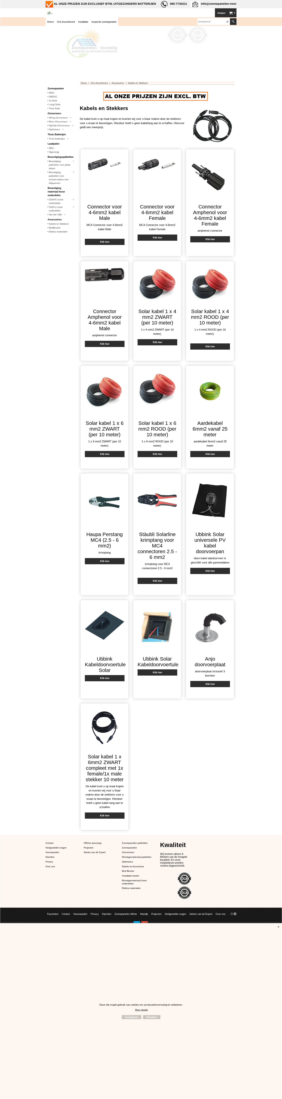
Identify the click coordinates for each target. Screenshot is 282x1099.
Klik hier (105, 242)
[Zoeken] (233, 21)
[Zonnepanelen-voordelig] (70, 12)
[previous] (231, 913)
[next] (235, 913)
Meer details (141, 1010)
